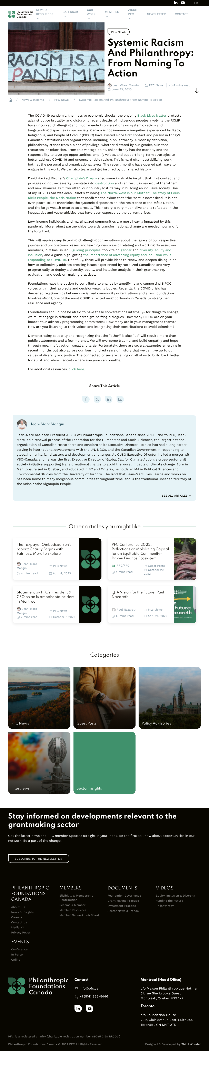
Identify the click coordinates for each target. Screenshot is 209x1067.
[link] (86, 399)
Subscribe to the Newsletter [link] (39, 858)
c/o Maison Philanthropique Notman (169, 988)
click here (76, 369)
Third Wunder (191, 1044)
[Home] (10, 99)
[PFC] (20, 14)
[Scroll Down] (197, 90)
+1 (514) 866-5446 (94, 996)
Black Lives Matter (152, 115)
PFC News (60, 566)
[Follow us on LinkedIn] (176, 2)
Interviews (155, 609)
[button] (44, 14)
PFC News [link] (118, 31)
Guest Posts (156, 565)
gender (126, 250)
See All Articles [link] (175, 495)
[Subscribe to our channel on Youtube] (183, 2)
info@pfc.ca (89, 988)
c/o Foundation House (158, 1015)
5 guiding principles (85, 250)
